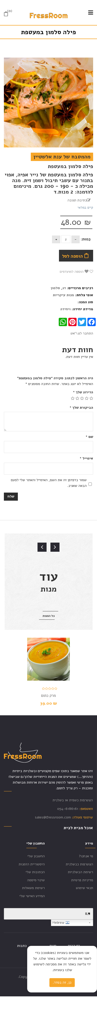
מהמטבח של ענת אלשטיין (62, 156)
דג (64, 287)
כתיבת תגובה (77, 200)
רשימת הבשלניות (80, 872)
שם (89, 436)
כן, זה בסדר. (62, 982)
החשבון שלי (36, 856)
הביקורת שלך (81, 407)
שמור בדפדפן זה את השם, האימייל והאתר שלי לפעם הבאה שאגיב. (49, 482)
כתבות (22, 945)
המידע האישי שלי (32, 895)
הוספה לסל (72, 256)
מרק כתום (48, 695)
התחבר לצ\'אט (82, 333)
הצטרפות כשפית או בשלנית (73, 800)
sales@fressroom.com (53, 817)
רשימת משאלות (33, 887)
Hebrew (59, 922)
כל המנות (49, 616)
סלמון (55, 287)
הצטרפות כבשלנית (79, 864)
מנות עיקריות (63, 295)
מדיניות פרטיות (82, 880)
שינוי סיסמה (36, 880)
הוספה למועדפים (72, 271)
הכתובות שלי (35, 872)
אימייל (86, 458)
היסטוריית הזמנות (32, 864)
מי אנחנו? (86, 856)
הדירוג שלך (83, 392)
